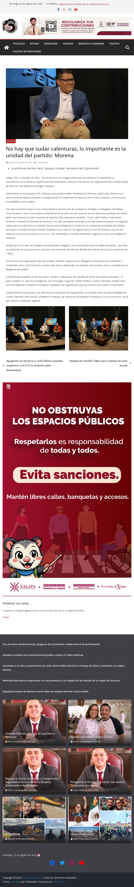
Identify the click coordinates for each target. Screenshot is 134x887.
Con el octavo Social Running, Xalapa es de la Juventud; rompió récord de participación (51, 644)
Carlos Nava (42, 162)
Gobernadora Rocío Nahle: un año (92, 737)
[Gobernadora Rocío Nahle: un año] (99, 721)
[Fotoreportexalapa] (6, 47)
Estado (34, 43)
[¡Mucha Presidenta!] (99, 818)
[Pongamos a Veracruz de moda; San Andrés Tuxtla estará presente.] (99, 770)
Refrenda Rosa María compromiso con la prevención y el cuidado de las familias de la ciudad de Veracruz (88, 5)
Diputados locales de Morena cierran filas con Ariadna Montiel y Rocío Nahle (45, 691)
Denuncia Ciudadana (91, 43)
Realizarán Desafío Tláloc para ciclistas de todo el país (98, 363)
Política (114, 43)
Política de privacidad (27, 51)
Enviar (6, 617)
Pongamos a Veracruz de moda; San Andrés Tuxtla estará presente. (98, 783)
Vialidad (68, 43)
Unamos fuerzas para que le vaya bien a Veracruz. (30, 735)
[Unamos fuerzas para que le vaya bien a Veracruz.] (34, 721)
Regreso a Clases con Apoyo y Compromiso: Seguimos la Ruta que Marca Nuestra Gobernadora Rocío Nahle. (32, 782)
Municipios (51, 43)
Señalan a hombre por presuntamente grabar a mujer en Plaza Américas (43, 655)
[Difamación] (34, 818)
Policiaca (19, 43)
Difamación (12, 834)
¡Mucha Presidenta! (82, 834)
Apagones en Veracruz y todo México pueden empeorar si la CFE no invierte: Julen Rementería (35, 365)
